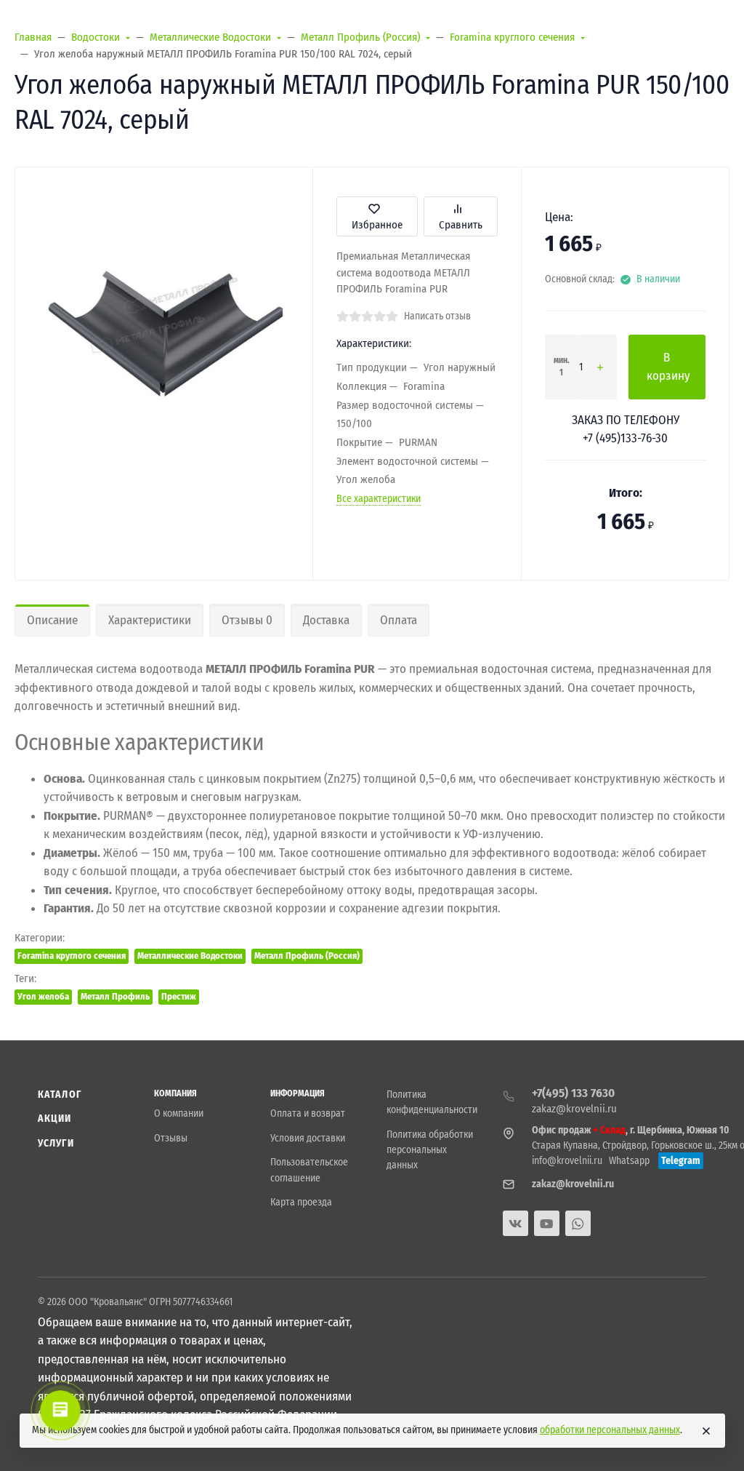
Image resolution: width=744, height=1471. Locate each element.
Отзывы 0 (247, 620)
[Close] (706, 1431)
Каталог (59, 1094)
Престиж (178, 996)
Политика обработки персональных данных (430, 1150)
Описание (52, 620)
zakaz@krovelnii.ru (574, 1108)
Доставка (326, 620)
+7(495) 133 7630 (573, 1093)
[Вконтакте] (515, 1223)
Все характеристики (378, 499)
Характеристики (149, 620)
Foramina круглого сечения (71, 955)
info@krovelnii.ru (567, 1161)
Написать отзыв (437, 316)
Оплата (398, 620)
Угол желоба (43, 996)
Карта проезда (301, 1202)
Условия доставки (307, 1138)
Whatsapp (629, 1161)
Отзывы (170, 1138)
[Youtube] (546, 1223)
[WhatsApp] (578, 1223)
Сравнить (460, 224)
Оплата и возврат (307, 1113)
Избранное (377, 224)
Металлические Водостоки (190, 955)
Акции (55, 1118)
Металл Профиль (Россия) (307, 955)
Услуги (56, 1143)
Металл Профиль (115, 996)
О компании (178, 1113)
